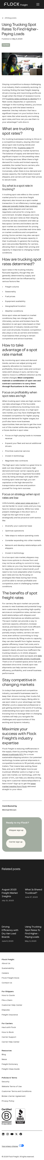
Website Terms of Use (12, 1086)
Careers (5, 973)
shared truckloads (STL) (13, 754)
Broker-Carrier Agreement (13, 1096)
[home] (16, 4)
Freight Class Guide (11, 1069)
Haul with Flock (9, 1027)
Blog (4, 1054)
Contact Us (7, 983)
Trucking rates (24, 148)
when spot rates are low (26, 503)
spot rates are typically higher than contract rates (21, 206)
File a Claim (7, 1000)
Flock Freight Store (10, 978)
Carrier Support (9, 1037)
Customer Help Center (12, 1005)
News (4, 1059)
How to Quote (8, 995)
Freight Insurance (10, 1015)
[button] (37, 4)
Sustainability (8, 968)
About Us (6, 963)
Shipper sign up (16, 830)
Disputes (6, 1010)
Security (5, 1082)
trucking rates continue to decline (21, 99)
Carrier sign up (15, 842)
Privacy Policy (8, 1101)
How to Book (8, 1032)
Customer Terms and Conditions (16, 1091)
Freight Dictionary (10, 1064)
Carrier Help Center (10, 1042)
